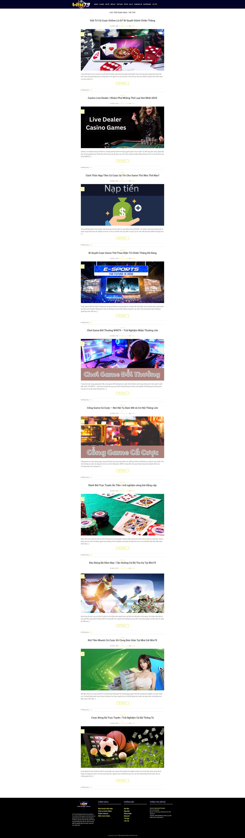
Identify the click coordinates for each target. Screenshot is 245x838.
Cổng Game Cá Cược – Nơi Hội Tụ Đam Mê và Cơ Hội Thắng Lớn (122, 407)
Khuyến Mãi (147, 4)
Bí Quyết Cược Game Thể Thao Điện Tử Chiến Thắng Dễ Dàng (123, 253)
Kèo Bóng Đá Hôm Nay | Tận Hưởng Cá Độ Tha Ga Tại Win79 (122, 562)
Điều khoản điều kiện (105, 809)
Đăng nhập (127, 813)
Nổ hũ (107, 4)
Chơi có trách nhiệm (105, 811)
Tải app (126, 818)
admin (133, 26)
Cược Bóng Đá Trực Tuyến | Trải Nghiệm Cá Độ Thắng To (122, 717)
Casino (101, 4)
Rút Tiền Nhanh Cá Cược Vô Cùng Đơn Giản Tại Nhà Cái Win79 (122, 640)
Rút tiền (126, 809)
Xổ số (126, 4)
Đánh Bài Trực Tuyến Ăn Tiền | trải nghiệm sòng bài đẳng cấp (122, 485)
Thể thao (120, 4)
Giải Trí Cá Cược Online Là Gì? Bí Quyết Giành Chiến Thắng (122, 20)
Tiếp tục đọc (122, 83)
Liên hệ (126, 821)
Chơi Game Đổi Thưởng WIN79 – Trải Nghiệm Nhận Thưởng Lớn (122, 330)
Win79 (96, 4)
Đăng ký (127, 816)
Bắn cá (113, 4)
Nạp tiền (127, 811)
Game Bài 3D (138, 4)
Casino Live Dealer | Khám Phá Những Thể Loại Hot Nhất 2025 (122, 98)
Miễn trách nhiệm (104, 816)
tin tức (154, 4)
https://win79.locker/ (159, 808)
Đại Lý (131, 4)
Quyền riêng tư (103, 813)
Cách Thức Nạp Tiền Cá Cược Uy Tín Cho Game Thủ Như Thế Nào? (122, 175)
